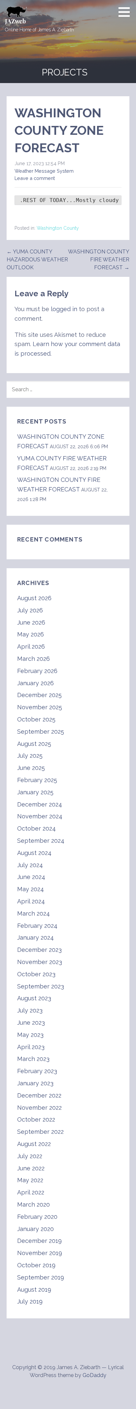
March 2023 (33, 1058)
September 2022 (40, 1131)
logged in (64, 309)
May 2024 (30, 889)
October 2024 (36, 828)
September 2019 (40, 1277)
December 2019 (39, 1240)
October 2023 (36, 974)
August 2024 (34, 852)
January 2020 (35, 1228)
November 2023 (39, 961)
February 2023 (37, 1071)
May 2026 (30, 634)
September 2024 (40, 840)
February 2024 (37, 925)
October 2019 (36, 1265)
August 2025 (34, 743)
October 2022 (36, 1119)
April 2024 (31, 901)
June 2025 (31, 767)
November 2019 (39, 1252)
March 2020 (33, 1204)
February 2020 (37, 1216)
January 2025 (35, 792)
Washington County (58, 228)
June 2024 (31, 876)
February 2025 (37, 780)
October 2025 (36, 719)
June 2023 (31, 1022)
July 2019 (30, 1301)
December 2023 (39, 949)
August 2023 (34, 998)
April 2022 (30, 1192)
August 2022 (34, 1143)
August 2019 (34, 1289)
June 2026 (31, 622)
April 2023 (31, 1046)
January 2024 (35, 937)
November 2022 (39, 1107)
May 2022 (30, 1180)
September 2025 (40, 731)
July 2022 (29, 1156)
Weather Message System (44, 171)
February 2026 (37, 670)
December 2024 (39, 804)
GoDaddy (94, 1375)
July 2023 (30, 1010)
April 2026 (31, 646)
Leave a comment (35, 178)
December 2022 (39, 1095)
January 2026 (35, 683)
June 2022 (31, 1168)
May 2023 (30, 1034)
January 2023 (35, 1083)
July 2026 (30, 610)
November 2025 (39, 707)
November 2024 (39, 816)
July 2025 (30, 755)
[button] (126, 11)
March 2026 (33, 658)
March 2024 (33, 913)
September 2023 (40, 986)
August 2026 (34, 598)
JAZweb (15, 21)
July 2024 (30, 865)
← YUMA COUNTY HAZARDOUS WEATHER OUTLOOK (37, 260)
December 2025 (39, 694)
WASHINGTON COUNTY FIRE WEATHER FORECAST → (98, 260)
